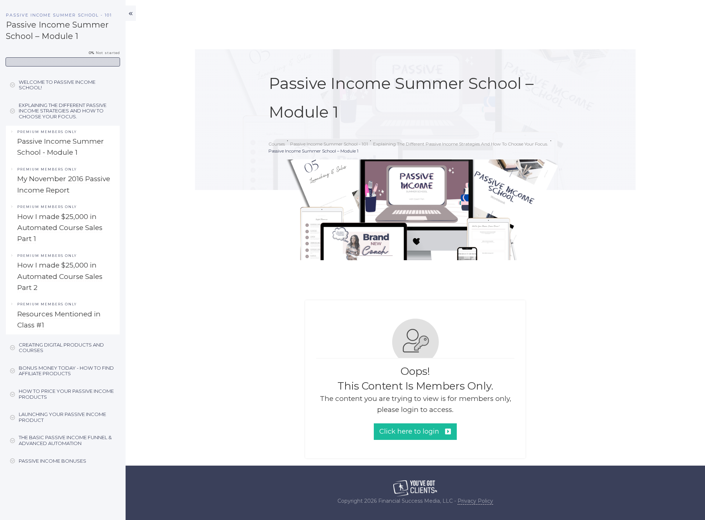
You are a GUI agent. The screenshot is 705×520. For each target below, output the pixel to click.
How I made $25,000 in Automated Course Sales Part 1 (59, 227)
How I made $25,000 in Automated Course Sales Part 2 (59, 276)
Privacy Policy (475, 501)
